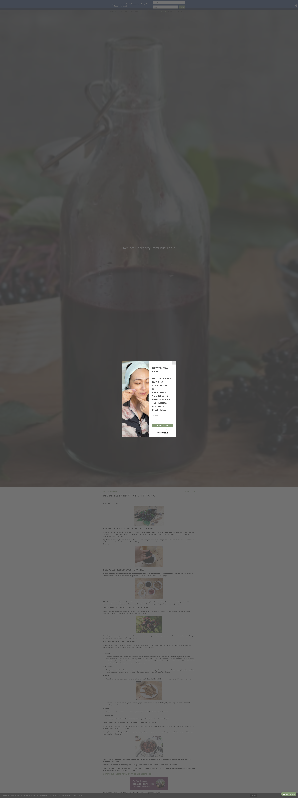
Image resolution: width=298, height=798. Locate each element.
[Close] (174, 363)
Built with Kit (162, 432)
